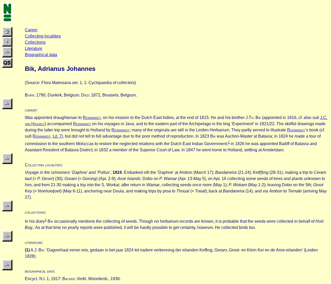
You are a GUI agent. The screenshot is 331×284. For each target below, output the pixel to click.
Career (31, 30)
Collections (35, 42)
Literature (33, 48)
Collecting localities (43, 36)
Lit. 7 (57, 136)
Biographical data (41, 55)
